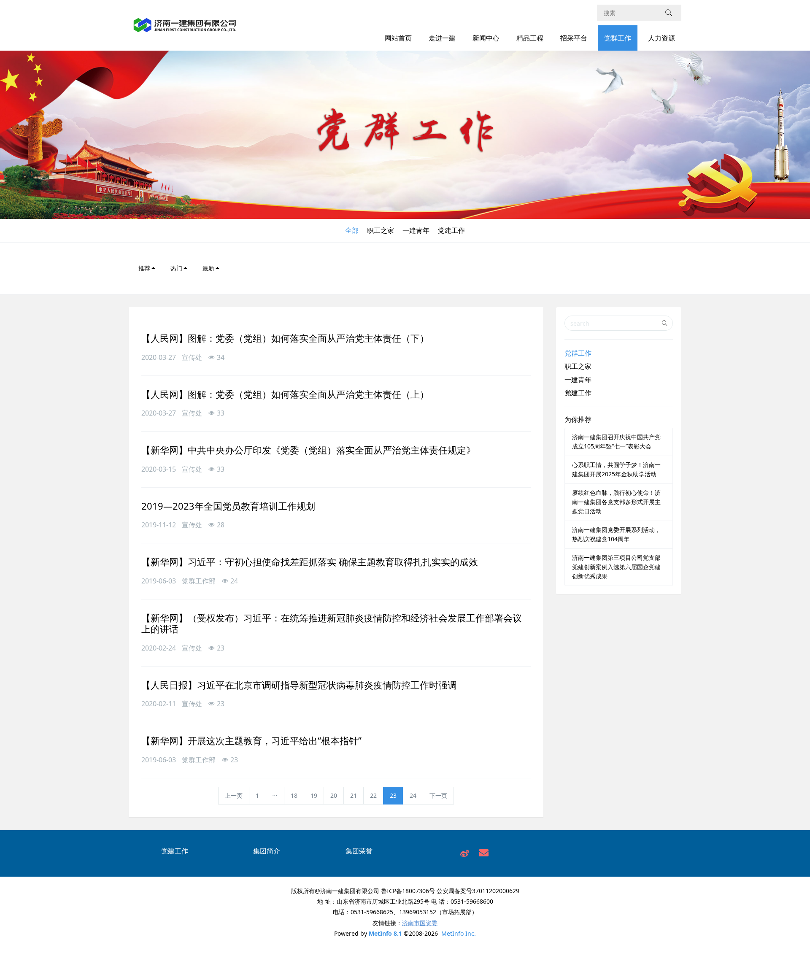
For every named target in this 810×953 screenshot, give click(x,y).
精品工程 (529, 38)
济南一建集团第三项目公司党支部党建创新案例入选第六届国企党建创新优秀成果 (616, 566)
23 (393, 795)
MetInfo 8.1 (385, 933)
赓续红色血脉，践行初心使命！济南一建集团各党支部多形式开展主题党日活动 (616, 502)
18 (294, 795)
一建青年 (415, 230)
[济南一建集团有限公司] (185, 30)
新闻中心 (486, 38)
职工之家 (380, 230)
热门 (176, 268)
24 (413, 795)
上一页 (234, 795)
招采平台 (573, 38)
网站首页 (398, 38)
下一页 (438, 795)
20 (333, 795)
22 (373, 795)
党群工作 (617, 38)
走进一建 (442, 38)
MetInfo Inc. (458, 933)
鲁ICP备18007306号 (408, 891)
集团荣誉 (359, 851)
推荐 (144, 268)
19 (313, 795)
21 (353, 795)
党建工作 (451, 230)
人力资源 (661, 38)
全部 (352, 230)
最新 (208, 268)
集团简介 (266, 851)
